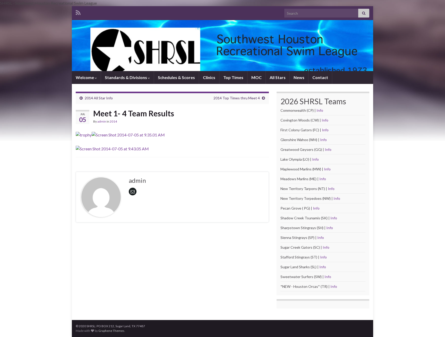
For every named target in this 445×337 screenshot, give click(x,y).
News (299, 77)
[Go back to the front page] (222, 45)
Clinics (209, 77)
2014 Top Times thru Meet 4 (236, 98)
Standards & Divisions (126, 77)
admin (101, 121)
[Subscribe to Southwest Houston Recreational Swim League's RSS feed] (78, 11)
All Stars (278, 77)
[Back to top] (433, 325)
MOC (256, 77)
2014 (113, 121)
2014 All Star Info (99, 98)
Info (319, 110)
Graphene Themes (111, 331)
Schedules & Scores (176, 77)
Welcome (85, 77)
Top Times (233, 77)
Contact (320, 77)
